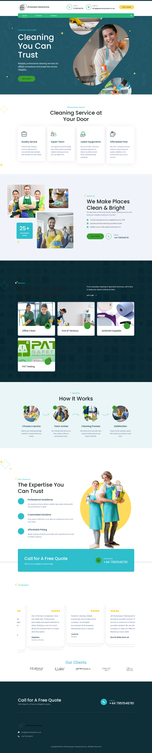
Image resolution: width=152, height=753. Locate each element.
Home (24, 15)
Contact (38, 15)
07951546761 (78, 8)
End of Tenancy (70, 330)
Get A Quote (126, 7)
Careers (53, 15)
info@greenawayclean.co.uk (103, 8)
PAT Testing (28, 366)
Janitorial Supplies (111, 330)
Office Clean (29, 330)
